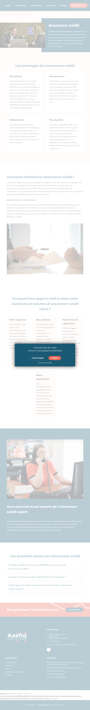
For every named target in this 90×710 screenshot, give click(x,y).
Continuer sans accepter (45, 362)
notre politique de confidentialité (49, 351)
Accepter (54, 358)
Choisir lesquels (38, 358)
